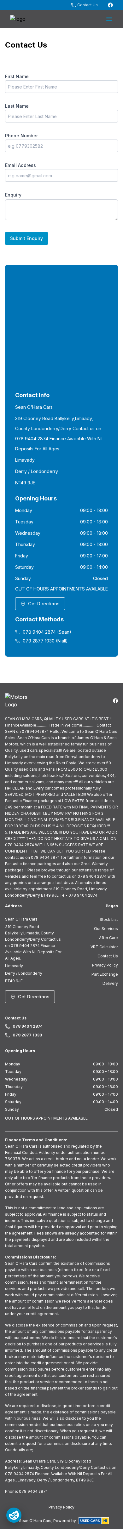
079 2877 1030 (27, 1035)
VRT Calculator (104, 946)
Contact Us (107, 956)
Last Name (17, 106)
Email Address (20, 165)
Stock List (109, 919)
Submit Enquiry (26, 238)
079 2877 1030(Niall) (45, 640)
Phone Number (21, 135)
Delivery (110, 983)
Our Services (106, 928)
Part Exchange (104, 974)
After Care (108, 937)
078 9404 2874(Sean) (47, 632)
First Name (17, 76)
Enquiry (13, 194)
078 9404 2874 (28, 1026)
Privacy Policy (105, 965)
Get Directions (44, 603)
